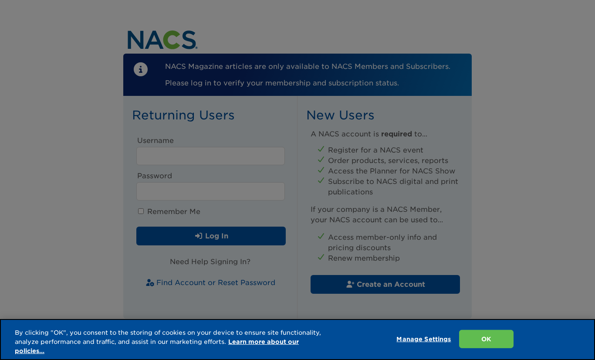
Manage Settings (423, 339)
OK (486, 339)
